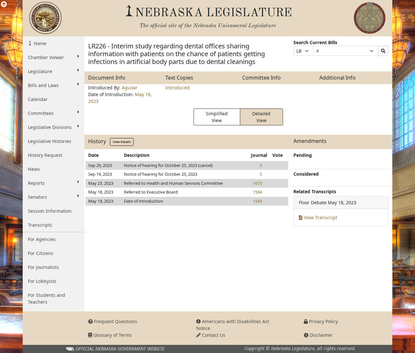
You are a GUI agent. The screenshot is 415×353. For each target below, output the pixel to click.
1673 (257, 183)
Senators (37, 197)
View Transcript (319, 217)
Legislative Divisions (50, 127)
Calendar (38, 99)
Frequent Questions (115, 321)
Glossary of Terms (112, 335)
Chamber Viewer (46, 57)
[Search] (383, 51)
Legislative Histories (49, 141)
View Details (122, 142)
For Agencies (42, 239)
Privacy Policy (323, 321)
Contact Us (213, 335)
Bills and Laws (43, 85)
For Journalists (43, 267)
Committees (41, 113)
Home (39, 43)
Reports (36, 183)
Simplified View (217, 116)
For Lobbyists (42, 281)
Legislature (40, 71)
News (34, 169)
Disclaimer (320, 335)
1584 (257, 192)
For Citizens (40, 253)
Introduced (177, 87)
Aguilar (129, 87)
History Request (45, 155)
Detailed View (261, 116)
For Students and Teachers (46, 298)
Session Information (50, 211)
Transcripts (40, 225)
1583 (257, 201)
